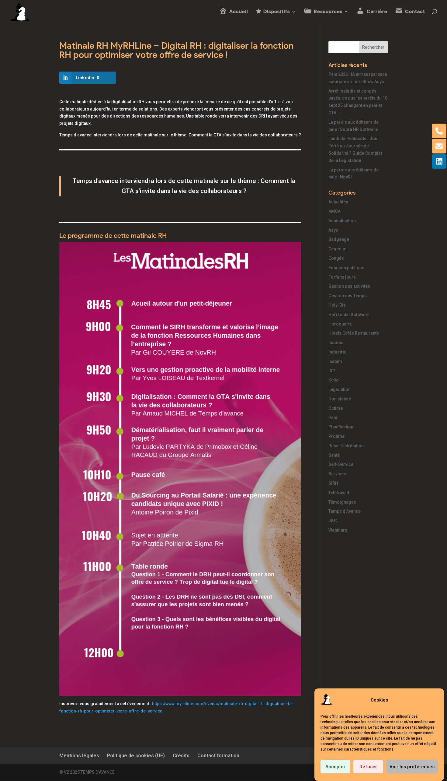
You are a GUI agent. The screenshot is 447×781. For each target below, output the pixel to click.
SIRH (333, 483)
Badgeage (338, 239)
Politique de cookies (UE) (136, 755)
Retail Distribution (346, 445)
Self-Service (340, 464)
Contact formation (218, 755)
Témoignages (342, 502)
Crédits (181, 755)
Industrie (337, 352)
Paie (332, 417)
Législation (339, 389)
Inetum (335, 361)
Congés (336, 258)
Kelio (333, 380)
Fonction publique (346, 267)
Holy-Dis (337, 305)
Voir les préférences (412, 766)
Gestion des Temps (347, 295)
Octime (335, 408)
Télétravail (338, 492)
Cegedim (337, 248)
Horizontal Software (348, 314)
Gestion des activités (349, 286)
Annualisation (342, 220)
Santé (334, 455)
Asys (333, 230)
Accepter (335, 766)
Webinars (337, 530)
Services (337, 473)
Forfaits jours (342, 277)
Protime (336, 436)
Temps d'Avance (344, 511)
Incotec (335, 342)
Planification (340, 426)
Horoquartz (340, 324)
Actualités (338, 201)
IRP (331, 370)
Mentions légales (79, 755)
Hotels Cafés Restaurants (353, 333)
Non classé (339, 398)
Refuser (368, 766)
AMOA (334, 211)
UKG (332, 520)
